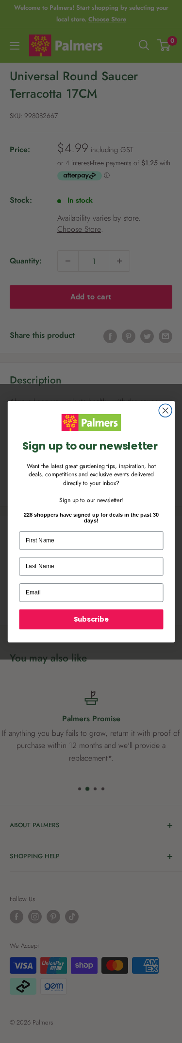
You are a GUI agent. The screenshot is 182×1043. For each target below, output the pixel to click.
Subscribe (91, 619)
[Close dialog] (165, 410)
